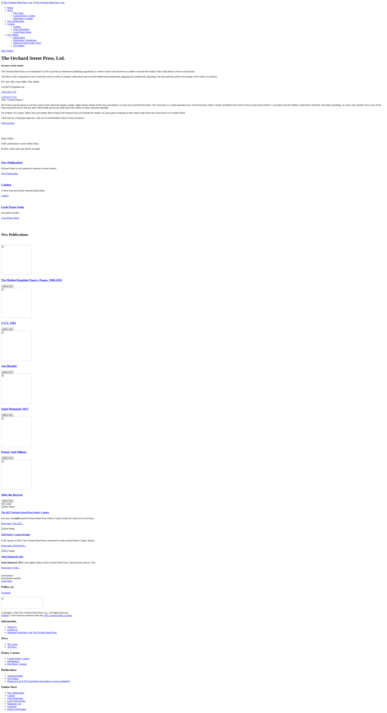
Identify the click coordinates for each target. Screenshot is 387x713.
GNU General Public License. (57, 615)
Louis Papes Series (12, 207)
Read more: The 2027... (12, 523)
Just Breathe (9, 366)
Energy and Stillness (13, 451)
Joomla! (5, 615)
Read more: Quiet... (10, 567)
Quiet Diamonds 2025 (14, 408)
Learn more (6, 581)
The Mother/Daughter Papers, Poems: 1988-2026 (31, 280)
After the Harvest (12, 494)
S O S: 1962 (8, 323)
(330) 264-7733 (8, 92)
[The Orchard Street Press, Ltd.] (33, 2)
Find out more (8, 123)
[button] (10, 10)
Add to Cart (7, 286)
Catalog (6, 184)
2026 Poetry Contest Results (15, 534)
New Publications (12, 162)
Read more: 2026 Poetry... (13, 545)
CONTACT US (9, 97)
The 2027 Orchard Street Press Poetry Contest (25, 512)
